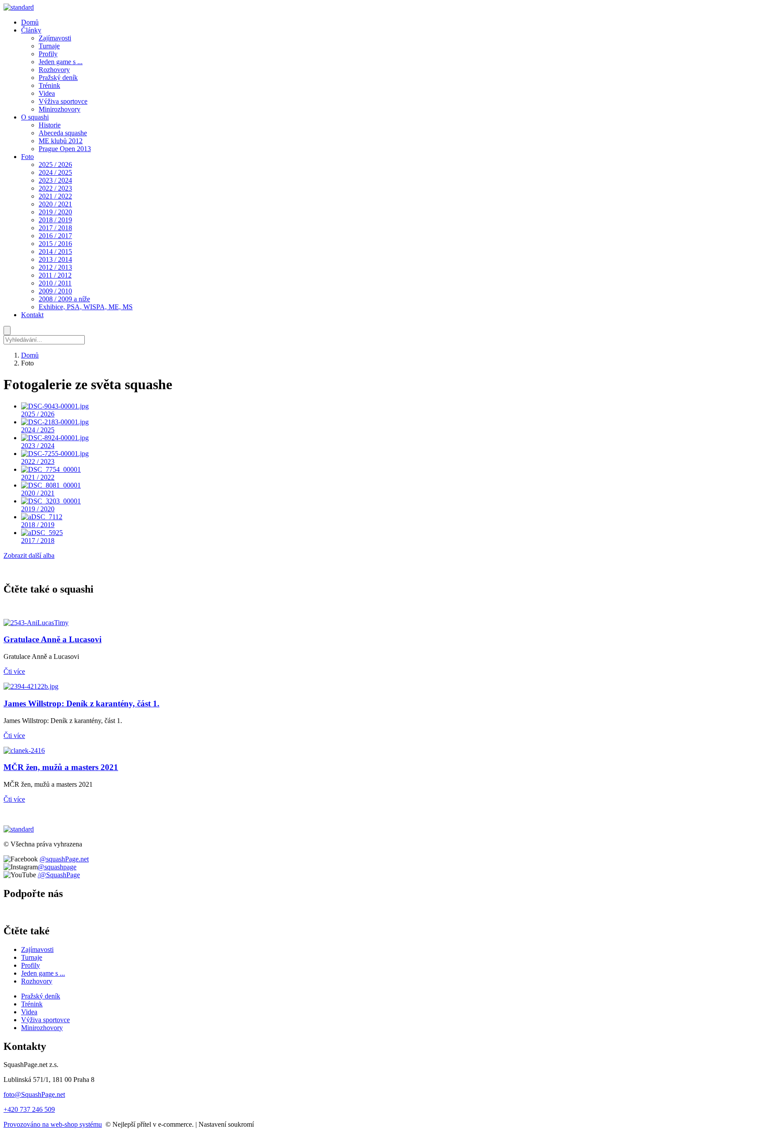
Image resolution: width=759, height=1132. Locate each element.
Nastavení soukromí (226, 1124)
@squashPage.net (64, 859)
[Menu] (7, 330)
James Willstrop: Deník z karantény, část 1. (81, 703)
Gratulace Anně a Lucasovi (52, 639)
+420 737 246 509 (29, 1109)
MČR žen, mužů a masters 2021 (61, 767)
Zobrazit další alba (29, 555)
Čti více (14, 671)
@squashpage (57, 867)
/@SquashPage (59, 875)
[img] (19, 7)
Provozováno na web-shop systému (53, 1124)
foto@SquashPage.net (34, 1094)
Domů (30, 355)
